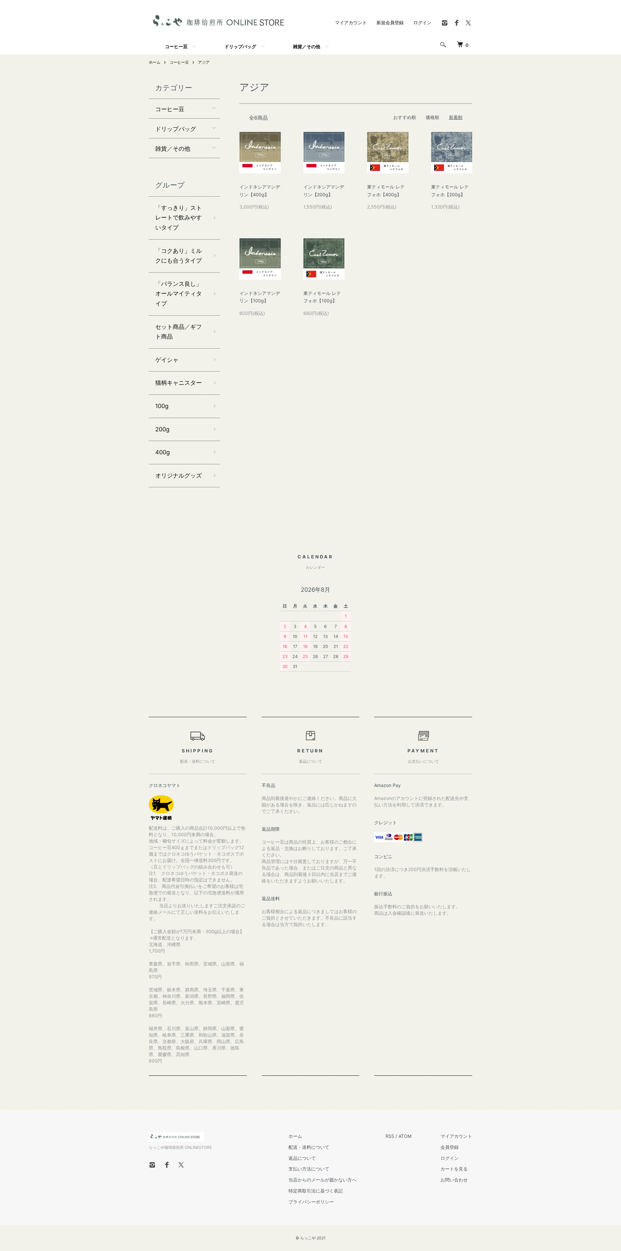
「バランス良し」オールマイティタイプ (178, 293)
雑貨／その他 (306, 46)
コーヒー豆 (176, 46)
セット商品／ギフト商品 (178, 331)
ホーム (154, 62)
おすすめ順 (404, 117)
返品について (302, 1158)
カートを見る (454, 1168)
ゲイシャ (167, 359)
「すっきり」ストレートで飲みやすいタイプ (178, 217)
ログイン (422, 22)
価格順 (432, 117)
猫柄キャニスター (178, 382)
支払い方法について (309, 1168)
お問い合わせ (454, 1179)
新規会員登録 (390, 22)
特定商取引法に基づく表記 (316, 1190)
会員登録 (450, 1147)
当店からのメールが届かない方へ (322, 1179)
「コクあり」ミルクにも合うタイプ (178, 255)
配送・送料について (309, 1147)
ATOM (404, 1136)
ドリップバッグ (240, 46)
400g (162, 452)
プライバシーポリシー (311, 1201)
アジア (204, 62)
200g (162, 429)
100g (162, 406)
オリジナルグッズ (178, 475)
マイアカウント (351, 22)
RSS (390, 1136)
